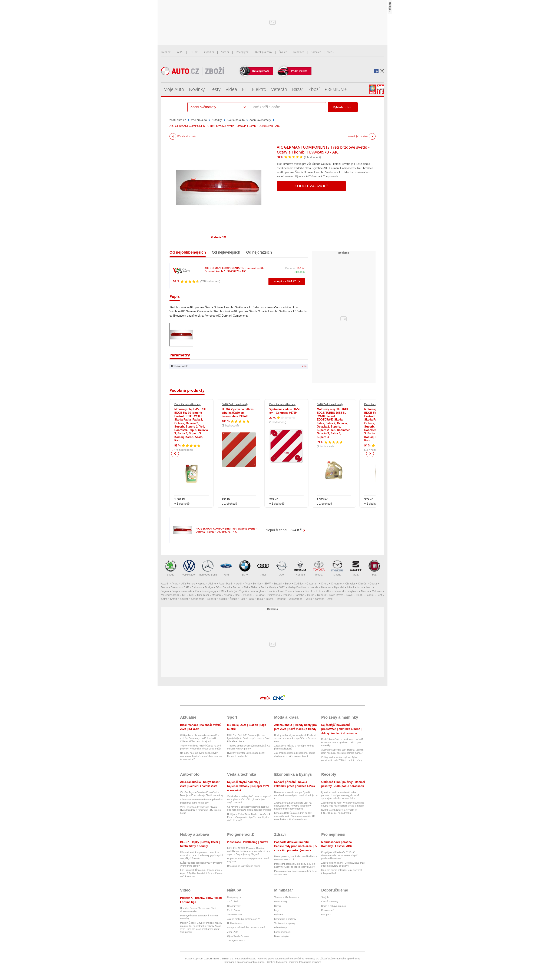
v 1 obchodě (181, 503)
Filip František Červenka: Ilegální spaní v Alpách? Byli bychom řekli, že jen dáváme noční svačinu (201, 873)
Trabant (281, 598)
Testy (215, 89)
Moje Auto (174, 89)
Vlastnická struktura (310, 962)
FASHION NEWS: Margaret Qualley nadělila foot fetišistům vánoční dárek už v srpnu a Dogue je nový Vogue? (248, 851)
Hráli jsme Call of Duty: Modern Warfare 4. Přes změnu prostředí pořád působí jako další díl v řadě (249, 817)
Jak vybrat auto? (236, 940)
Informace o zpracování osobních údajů (244, 962)
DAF (186, 587)
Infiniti (350, 587)
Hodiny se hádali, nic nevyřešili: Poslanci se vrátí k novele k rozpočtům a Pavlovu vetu (295, 738)
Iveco (369, 587)
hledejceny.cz (234, 897)
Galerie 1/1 (219, 237)
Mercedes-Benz (208, 574)
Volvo (308, 598)
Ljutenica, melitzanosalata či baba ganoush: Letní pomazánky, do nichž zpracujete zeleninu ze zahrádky (340, 795)
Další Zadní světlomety (187, 404)
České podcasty (329, 901)
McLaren (377, 591)
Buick (288, 583)
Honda (314, 587)
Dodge (209, 587)
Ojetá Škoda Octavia (238, 936)
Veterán (279, 89)
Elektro (259, 89)
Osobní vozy (234, 906)
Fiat (374, 574)
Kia (197, 591)
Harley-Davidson (297, 587)
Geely (272, 587)
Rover (349, 595)
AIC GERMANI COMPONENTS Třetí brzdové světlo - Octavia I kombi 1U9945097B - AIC (323, 150)
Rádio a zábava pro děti (333, 906)
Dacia (164, 587)
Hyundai (339, 587)
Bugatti (278, 583)
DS (217, 587)
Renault (300, 574)
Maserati (339, 591)
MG (184, 595)
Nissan (228, 595)
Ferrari (237, 587)
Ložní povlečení (282, 932)
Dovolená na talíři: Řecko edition (243, 866)
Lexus (298, 591)
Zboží (314, 89)
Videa (231, 89)
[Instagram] (382, 71)
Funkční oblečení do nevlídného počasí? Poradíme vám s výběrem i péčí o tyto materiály (342, 742)
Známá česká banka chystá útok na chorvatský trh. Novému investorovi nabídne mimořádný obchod (292, 805)
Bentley (257, 583)
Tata (242, 598)
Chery (324, 583)
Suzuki (223, 598)
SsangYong (197, 598)
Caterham (312, 583)
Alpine (212, 583)
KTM (221, 591)
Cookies (271, 962)
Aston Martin (226, 583)
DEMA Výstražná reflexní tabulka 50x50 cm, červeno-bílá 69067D (238, 413)
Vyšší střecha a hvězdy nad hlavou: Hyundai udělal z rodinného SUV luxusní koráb (200, 810)
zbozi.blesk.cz (234, 914)
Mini (191, 595)
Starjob (324, 897)
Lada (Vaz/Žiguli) (237, 591)
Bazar (297, 89)
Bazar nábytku (281, 936)
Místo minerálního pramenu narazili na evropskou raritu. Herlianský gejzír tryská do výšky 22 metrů (201, 855)
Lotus (319, 591)
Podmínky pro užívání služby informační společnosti (332, 958)
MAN (328, 591)
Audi (263, 574)
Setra (164, 598)
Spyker (184, 598)
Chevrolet (336, 583)
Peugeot (259, 595)
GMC (282, 587)
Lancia (271, 591)
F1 (244, 89)
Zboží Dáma (233, 910)
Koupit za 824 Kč (311, 186)
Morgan (216, 595)
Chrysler (350, 583)
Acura (175, 583)
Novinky (197, 89)
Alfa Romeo (188, 583)
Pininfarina (273, 595)
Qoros (310, 595)
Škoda (170, 574)
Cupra (373, 583)
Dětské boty (280, 927)
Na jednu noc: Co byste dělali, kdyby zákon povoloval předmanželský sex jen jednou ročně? (201, 756)
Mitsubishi (203, 595)
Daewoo (176, 587)
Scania (370, 595)
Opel (281, 574)
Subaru (211, 598)
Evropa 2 (326, 914)
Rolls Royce (336, 595)
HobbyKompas (234, 923)
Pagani (247, 595)
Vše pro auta (199, 120)
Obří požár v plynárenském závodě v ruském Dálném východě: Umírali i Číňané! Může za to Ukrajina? (199, 738)
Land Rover (285, 591)
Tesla (260, 598)
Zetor (330, 598)
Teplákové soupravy (284, 923)
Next (370, 453)
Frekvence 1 (327, 910)
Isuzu (360, 587)
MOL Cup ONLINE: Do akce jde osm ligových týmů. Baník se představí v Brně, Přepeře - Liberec (248, 738)
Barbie (277, 906)
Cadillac (299, 583)
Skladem (299, 272)
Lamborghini (257, 591)
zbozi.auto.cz (177, 120)
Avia (247, 583)
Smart (173, 598)
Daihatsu (197, 587)
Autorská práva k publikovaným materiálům (280, 958)
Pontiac (287, 595)
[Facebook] (376, 71)
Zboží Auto (232, 932)
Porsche (299, 595)
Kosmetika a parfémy (285, 919)
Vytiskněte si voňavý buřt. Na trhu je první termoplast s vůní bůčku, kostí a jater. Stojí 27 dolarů (249, 799)
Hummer (326, 587)
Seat (356, 574)
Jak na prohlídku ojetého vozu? (243, 919)
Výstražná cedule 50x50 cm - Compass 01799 (284, 411)
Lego (276, 910)
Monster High (281, 901)
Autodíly (217, 120)
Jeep (175, 591)
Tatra (251, 598)
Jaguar (165, 591)
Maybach (352, 591)
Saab (359, 595)
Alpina (201, 583)
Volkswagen (189, 574)
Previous (175, 453)
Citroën (362, 583)
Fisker (254, 587)
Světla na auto (236, 120)
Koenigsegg (209, 591)
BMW (245, 574)
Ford (226, 574)
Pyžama (278, 914)
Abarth (165, 583)
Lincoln (309, 591)
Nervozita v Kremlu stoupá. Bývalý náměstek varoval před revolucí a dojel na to (295, 795)
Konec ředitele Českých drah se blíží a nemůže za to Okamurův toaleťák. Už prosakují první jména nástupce (294, 816)
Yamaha (319, 598)
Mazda (337, 574)
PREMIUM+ (336, 89)
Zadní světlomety (260, 120)
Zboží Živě (232, 901)
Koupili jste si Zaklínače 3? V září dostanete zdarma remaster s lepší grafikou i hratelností (339, 855)
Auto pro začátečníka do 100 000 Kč (246, 927)
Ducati (226, 587)
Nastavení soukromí (287, 962)
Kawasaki (186, 591)
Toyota (319, 574)
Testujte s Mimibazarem (286, 897)
